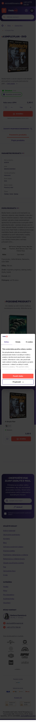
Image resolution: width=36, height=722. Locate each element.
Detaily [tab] (18, 342)
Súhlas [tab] (6, 342)
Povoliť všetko (18, 376)
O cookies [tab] (29, 342)
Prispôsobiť (17, 382)
